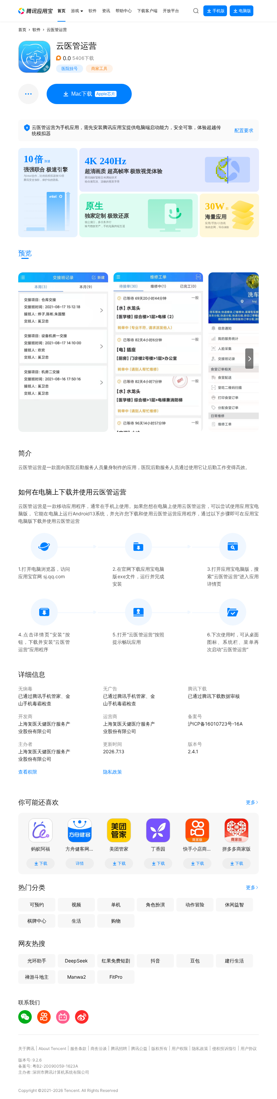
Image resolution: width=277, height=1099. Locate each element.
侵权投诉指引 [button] (224, 1048)
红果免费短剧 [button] (116, 960)
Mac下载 (93, 94)
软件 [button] (36, 29)
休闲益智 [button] (234, 904)
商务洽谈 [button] (99, 1048)
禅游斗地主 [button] (37, 977)
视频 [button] (76, 904)
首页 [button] (22, 29)
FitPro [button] (115, 977)
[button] (35, 11)
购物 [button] (116, 921)
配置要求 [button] (243, 130)
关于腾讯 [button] (26, 1048)
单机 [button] (116, 904)
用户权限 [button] (180, 1048)
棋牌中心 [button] (36, 921)
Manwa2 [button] (76, 977)
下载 (43, 863)
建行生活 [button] (234, 960)
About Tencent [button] (52, 1048)
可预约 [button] (37, 904)
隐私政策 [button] (112, 772)
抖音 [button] (155, 960)
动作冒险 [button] (194, 904)
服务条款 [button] (78, 1048)
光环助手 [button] (36, 960)
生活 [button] (76, 921)
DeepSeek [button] (76, 960)
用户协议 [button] (249, 1048)
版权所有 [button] (159, 1048)
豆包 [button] (195, 960)
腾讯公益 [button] (139, 1048)
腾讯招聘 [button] (119, 1048)
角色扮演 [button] (155, 904)
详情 (80, 863)
